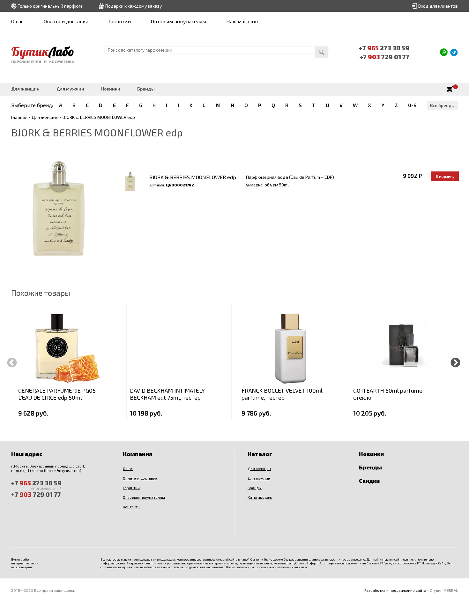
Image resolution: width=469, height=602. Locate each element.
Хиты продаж (260, 497)
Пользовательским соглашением (250, 567)
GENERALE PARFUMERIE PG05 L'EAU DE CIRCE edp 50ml (57, 394)
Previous (12, 362)
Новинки (110, 88)
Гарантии (119, 21)
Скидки (369, 480)
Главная (19, 117)
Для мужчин (70, 88)
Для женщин (25, 88)
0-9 (412, 105)
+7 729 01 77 (384, 57)
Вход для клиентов (438, 6)
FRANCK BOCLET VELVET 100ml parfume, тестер (282, 394)
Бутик (42, 51)
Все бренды (442, 105)
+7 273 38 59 (384, 48)
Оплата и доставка (66, 21)
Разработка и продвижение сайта (395, 590)
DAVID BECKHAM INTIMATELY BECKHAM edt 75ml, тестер (167, 394)
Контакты (131, 506)
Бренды (146, 88)
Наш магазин (242, 21)
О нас (17, 21)
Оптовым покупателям (178, 21)
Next (455, 362)
